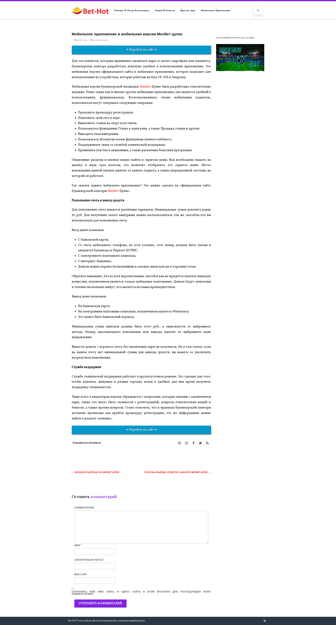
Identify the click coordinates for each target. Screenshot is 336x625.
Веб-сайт (80, 574)
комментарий (84, 508)
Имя (77, 545)
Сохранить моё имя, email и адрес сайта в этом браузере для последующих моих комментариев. (141, 593)
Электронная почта (88, 560)
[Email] (179, 442)
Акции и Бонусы (165, 10)
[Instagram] (186, 442)
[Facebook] (193, 442)
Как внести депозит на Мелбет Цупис (96, 472)
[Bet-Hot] (90, 17)
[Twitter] (200, 442)
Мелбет (145, 87)
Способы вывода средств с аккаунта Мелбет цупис (177, 472)
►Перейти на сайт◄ (141, 50)
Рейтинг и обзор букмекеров (131, 10)
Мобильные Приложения (215, 10)
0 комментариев (100, 40)
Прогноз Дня (187, 10)
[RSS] (207, 442)
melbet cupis (82, 40)
